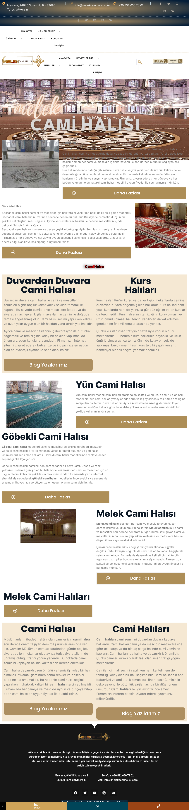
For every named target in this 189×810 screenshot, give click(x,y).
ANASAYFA (26, 31)
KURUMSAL (57, 38)
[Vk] (113, 793)
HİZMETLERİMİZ (46, 31)
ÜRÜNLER (11, 38)
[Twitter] (85, 793)
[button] (124, 193)
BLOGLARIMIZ (38, 38)
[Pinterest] (104, 793)
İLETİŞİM (59, 45)
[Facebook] (75, 793)
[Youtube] (94, 793)
